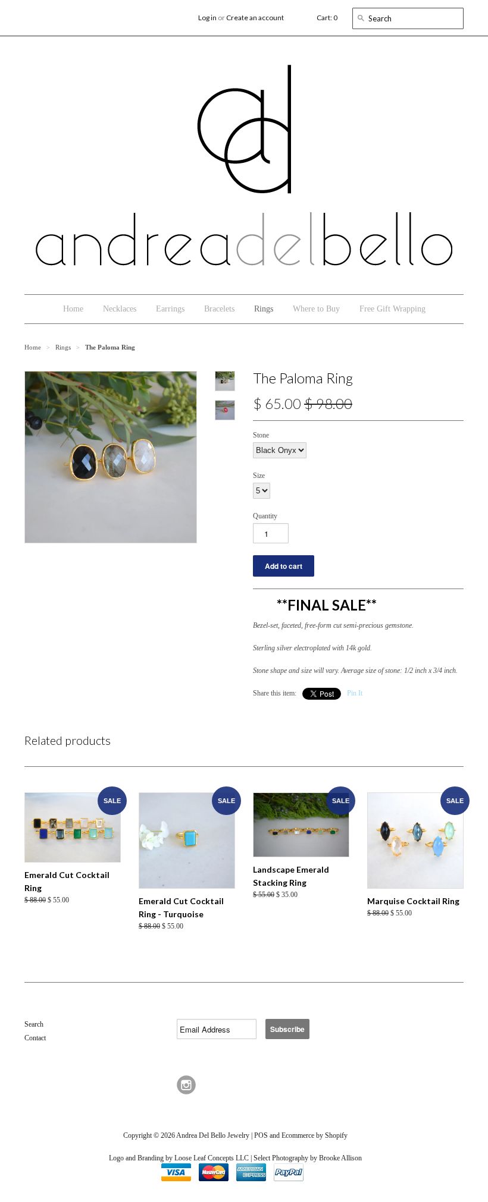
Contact (35, 1038)
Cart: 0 (327, 17)
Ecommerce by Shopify (314, 1135)
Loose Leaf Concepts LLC (211, 1158)
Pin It (354, 693)
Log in (207, 17)
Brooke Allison (340, 1158)
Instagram (186, 1084)
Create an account (255, 17)
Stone (261, 435)
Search (33, 1024)
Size (259, 475)
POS (261, 1135)
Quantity (265, 516)
